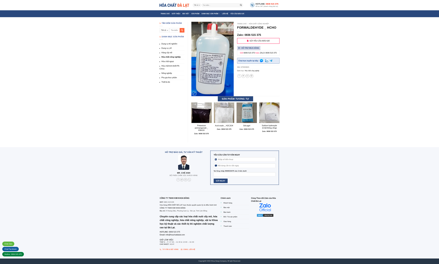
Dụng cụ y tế (166, 48)
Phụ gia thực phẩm (169, 78)
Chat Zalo (8, 244)
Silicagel (246, 126)
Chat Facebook (10, 249)
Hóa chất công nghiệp (171, 57)
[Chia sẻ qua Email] (247, 76)
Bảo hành (227, 212)
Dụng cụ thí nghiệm (169, 44)
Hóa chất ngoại (167, 61)
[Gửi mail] (185, 179)
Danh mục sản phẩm (210, 14)
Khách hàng (228, 203)
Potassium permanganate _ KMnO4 (201, 128)
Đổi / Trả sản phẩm (230, 217)
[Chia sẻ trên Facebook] (239, 76)
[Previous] (191, 120)
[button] (194, 93)
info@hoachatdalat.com (175, 235)
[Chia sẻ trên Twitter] (243, 76)
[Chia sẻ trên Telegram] (251, 76)
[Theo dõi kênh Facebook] (178, 179)
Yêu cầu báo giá (237, 14)
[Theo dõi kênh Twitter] (182, 179)
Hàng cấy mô (166, 53)
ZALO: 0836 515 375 (268, 53)
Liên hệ (225, 14)
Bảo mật (227, 207)
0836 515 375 (272, 4)
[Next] (279, 120)
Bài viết (185, 14)
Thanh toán (228, 226)
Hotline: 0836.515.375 (13, 254)
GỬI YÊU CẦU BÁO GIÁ (260, 41)
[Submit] (241, 5)
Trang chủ (165, 14)
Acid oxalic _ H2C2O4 (224, 126)
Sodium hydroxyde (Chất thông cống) (269, 127)
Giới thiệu (176, 14)
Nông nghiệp (166, 73)
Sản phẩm (195, 14)
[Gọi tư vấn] (189, 179)
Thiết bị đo (165, 82)
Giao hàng (227, 221)
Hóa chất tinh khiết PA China (169, 67)
